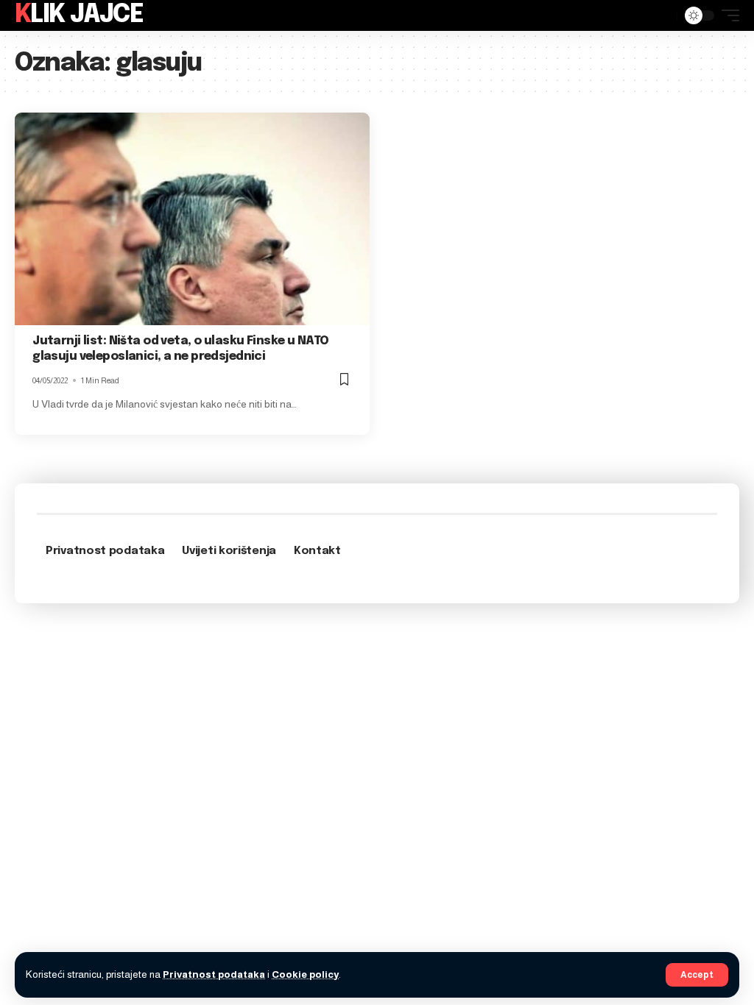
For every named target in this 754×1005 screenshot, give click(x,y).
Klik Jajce (79, 15)
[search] (662, 15)
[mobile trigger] (726, 15)
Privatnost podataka (214, 974)
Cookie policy (305, 974)
